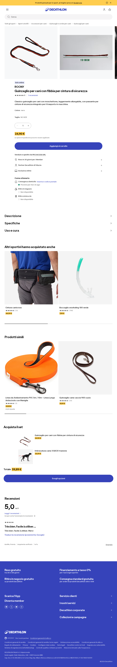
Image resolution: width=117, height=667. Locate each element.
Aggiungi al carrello (58, 146)
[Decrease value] (17, 125)
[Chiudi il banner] (110, 3)
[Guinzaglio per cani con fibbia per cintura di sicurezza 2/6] (86, 52)
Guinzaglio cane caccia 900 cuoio (75, 398)
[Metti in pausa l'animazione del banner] (107, 3)
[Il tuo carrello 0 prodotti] (109, 9)
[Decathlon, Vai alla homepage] (55, 9)
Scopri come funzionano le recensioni (19, 516)
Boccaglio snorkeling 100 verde (73, 307)
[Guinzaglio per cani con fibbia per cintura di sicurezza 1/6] (31, 52)
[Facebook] (6, 607)
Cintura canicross (13, 307)
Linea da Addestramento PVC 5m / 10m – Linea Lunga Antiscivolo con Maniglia (30, 399)
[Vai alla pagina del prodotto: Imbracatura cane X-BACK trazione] (25, 456)
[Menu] (7, 9)
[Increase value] (28, 125)
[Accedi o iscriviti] (104, 9)
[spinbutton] (23, 125)
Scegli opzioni (58, 478)
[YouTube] (16, 607)
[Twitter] (11, 607)
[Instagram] (21, 607)
